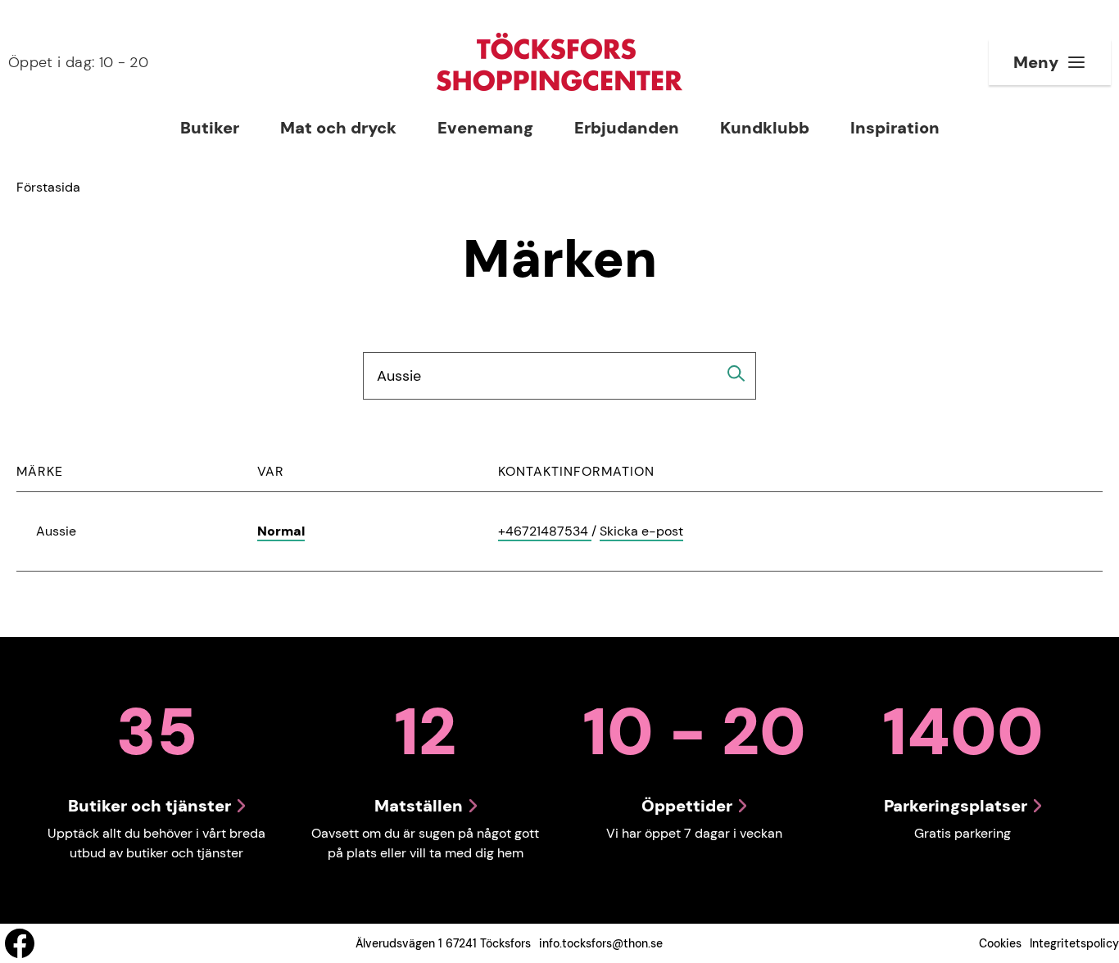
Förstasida (48, 187)
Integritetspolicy (1074, 943)
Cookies (1000, 943)
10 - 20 (78, 62)
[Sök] (736, 373)
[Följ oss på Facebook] (19, 943)
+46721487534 (544, 531)
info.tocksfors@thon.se (601, 943)
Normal (281, 531)
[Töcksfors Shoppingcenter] (559, 62)
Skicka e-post (641, 531)
